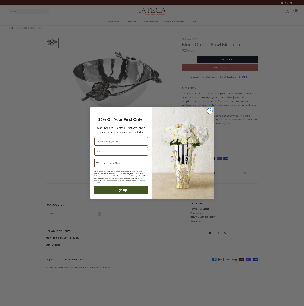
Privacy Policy (141, 180)
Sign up (121, 190)
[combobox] (100, 163)
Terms (98, 183)
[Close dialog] (209, 111)
